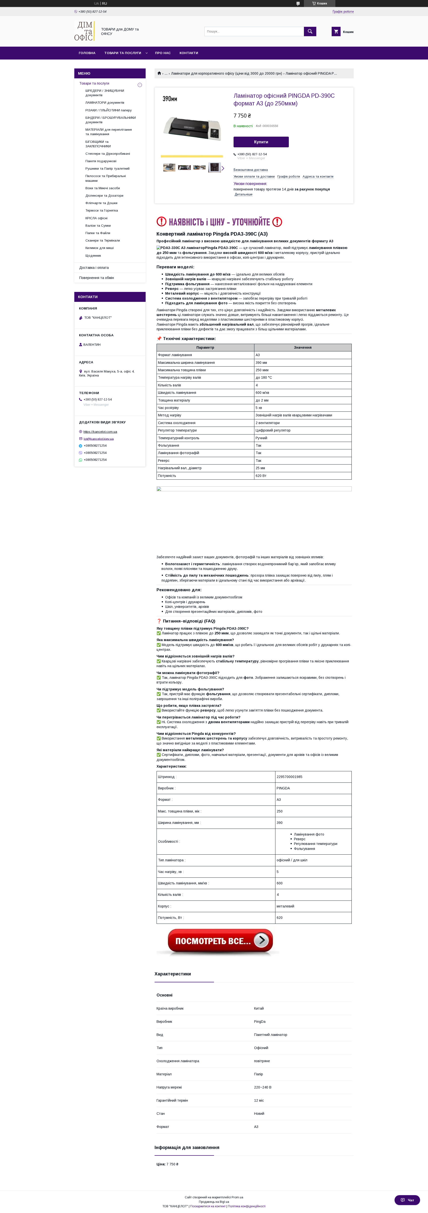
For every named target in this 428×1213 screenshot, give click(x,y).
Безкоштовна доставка (251, 170)
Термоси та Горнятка (101, 210)
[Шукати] (310, 31)
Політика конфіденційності (247, 1206)
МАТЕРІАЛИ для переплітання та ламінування (108, 132)
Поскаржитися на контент (208, 1206)
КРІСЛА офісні (96, 218)
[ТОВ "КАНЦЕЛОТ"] (84, 40)
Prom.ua (237, 1197)
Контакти (189, 53)
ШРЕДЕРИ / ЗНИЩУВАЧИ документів (104, 93)
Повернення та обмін (96, 278)
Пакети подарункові (100, 161)
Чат (411, 1200)
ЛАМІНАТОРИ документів (104, 102)
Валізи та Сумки (98, 225)
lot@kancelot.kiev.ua (99, 438)
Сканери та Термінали (102, 240)
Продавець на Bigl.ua (214, 1202)
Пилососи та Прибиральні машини (105, 178)
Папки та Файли (97, 233)
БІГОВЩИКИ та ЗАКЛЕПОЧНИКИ (98, 144)
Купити (261, 142)
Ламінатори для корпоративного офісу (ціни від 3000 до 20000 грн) (226, 73)
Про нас (163, 53)
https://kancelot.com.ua (100, 432)
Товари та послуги (122, 53)
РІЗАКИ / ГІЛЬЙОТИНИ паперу (108, 110)
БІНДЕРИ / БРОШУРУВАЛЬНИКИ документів (110, 120)
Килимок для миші (99, 248)
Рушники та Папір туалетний (107, 168)
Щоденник (93, 255)
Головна (87, 53)
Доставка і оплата (94, 268)
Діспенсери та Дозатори (104, 195)
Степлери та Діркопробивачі (107, 154)
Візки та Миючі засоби (102, 188)
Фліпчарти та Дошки (101, 203)
